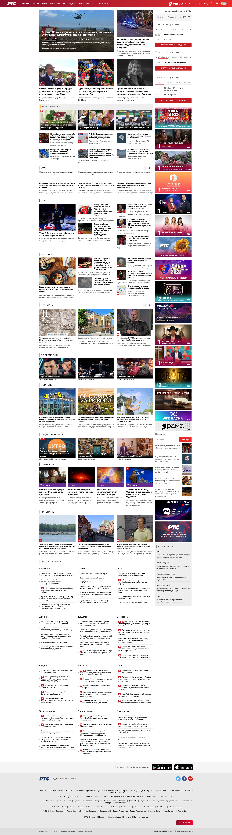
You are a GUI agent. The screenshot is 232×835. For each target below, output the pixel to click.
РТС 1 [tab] (163, 29)
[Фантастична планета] (173, 161)
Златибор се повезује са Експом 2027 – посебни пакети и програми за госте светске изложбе (133, 419)
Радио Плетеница (120, 811)
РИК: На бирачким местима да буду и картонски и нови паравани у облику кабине (101, 136)
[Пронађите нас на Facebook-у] (184, 778)
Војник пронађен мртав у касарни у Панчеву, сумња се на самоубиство (139, 136)
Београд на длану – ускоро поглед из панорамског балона (139, 260)
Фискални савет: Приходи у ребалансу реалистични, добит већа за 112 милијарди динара (133, 640)
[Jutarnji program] (173, 182)
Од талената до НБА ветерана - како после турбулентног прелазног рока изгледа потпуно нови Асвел (139, 223)
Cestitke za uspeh (163, 585)
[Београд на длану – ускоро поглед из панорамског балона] (121, 262)
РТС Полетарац (175, 807)
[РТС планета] (180, 3)
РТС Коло (138, 807)
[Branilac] (173, 139)
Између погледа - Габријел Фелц (92, 376)
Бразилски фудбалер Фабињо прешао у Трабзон (54, 686)
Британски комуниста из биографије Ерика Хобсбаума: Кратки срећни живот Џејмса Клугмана (57, 185)
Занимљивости (47, 711)
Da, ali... (159, 551)
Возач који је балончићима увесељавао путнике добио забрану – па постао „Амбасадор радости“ (56, 739)
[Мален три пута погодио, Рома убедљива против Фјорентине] (121, 240)
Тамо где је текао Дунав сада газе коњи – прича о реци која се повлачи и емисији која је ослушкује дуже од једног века (57, 546)
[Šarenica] (173, 356)
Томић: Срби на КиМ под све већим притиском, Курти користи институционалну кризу (54, 582)
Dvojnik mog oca (163, 563)
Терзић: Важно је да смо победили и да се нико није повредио (56, 234)
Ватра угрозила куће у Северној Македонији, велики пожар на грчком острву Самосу (94, 580)
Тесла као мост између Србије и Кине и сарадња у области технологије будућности (139, 493)
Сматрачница (175, 790)
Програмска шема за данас (173, 45)
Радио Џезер (183, 811)
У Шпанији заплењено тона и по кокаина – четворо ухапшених (134, 597)
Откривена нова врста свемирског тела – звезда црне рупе (80, 491)
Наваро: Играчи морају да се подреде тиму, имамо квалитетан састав (139, 206)
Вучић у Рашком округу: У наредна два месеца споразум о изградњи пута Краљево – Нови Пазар (55, 91)
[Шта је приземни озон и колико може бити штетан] (121, 290)
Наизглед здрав (119, 802)
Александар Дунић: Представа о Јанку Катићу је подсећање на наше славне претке (139, 274)
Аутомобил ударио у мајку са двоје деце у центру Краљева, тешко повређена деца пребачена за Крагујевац (133, 43)
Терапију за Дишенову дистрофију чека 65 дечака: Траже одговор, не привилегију (96, 637)
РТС (94, 3)
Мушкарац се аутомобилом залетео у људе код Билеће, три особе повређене (95, 602)
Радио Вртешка (169, 811)
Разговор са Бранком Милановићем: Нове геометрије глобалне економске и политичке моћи (134, 185)
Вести (25, 3)
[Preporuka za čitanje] (173, 399)
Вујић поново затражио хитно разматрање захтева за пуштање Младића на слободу (57, 629)
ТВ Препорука (49, 355)
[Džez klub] (173, 291)
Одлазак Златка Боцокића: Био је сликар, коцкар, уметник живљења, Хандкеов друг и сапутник (96, 185)
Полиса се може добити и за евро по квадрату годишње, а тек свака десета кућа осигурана (57, 125)
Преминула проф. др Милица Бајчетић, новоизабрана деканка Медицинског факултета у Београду (134, 91)
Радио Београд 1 (57, 811)
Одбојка (96, 796)
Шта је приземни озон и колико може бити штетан (138, 287)
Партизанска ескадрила (50, 376)
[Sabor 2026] (173, 270)
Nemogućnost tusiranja (165, 574)
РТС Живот (113, 807)
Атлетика (126, 796)
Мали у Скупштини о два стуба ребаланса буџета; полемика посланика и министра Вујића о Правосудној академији (62, 137)
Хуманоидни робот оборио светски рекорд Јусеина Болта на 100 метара (133, 725)
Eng (206, 3)
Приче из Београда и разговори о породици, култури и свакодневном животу (54, 452)
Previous (157, 29)
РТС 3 (71, 807)
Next (190, 29)
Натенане (47, 511)
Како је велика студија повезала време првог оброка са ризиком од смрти (56, 289)
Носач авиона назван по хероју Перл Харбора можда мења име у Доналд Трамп (57, 746)
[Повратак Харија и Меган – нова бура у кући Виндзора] (96, 120)
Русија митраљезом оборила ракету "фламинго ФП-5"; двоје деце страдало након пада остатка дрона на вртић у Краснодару (101, 153)
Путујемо (98, 801)
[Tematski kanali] (173, 421)
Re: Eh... (159, 596)
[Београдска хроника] (173, 225)
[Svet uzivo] (173, 204)
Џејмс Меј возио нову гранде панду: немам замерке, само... (134, 732)
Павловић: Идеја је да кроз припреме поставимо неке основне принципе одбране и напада (96, 694)
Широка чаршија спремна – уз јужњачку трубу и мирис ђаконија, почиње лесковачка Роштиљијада (103, 263)
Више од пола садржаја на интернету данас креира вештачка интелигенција (133, 738)
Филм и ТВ (133, 801)
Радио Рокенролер (138, 811)
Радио (72, 3)
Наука (142, 801)
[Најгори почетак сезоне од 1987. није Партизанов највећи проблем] (134, 120)
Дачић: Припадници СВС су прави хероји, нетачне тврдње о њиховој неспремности (96, 631)
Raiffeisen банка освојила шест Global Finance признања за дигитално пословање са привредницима (57, 419)
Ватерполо (115, 796)
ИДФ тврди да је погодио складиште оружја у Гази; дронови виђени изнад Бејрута (140, 151)
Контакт (92, 817)
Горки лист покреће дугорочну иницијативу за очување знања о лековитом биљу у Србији (96, 419)
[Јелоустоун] (173, 335)
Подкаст (187, 790)
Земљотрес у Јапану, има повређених (132, 603)
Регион (82, 568)
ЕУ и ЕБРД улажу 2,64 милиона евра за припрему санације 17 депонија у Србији (134, 624)
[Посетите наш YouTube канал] (190, 778)
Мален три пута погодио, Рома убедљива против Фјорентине (138, 238)
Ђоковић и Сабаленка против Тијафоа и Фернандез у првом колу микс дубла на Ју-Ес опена (134, 679)
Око (43, 167)
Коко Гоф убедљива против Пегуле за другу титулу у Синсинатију (134, 695)
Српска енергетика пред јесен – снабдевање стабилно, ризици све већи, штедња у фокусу (133, 649)
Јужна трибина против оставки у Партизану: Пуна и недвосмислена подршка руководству (103, 229)
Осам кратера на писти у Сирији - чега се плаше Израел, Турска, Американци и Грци (134, 590)
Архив (116, 813)
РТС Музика (161, 807)
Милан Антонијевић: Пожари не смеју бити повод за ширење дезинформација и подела (96, 652)
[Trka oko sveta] (173, 118)
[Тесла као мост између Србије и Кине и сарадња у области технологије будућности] (139, 477)
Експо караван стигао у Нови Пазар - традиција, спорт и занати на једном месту (134, 656)
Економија (122, 616)
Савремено (48, 464)
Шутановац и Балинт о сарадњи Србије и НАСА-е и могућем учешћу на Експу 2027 (57, 575)
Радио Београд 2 (74, 811)
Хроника (44, 616)
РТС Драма (102, 807)
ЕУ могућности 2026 (116, 792)
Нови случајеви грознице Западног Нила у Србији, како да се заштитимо (103, 281)
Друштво (82, 616)
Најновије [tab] (160, 434)
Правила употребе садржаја (71, 831)
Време (149, 790)
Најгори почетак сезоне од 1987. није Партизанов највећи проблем (133, 126)
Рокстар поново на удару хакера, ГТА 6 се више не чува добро (51, 491)
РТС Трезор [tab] (173, 57)
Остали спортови (151, 796)
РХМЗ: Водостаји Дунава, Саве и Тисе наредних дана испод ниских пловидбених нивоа (96, 644)
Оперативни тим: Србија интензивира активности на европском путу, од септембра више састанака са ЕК (55, 606)
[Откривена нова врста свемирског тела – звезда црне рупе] (81, 477)
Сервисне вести (161, 790)
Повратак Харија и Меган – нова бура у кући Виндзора (94, 126)
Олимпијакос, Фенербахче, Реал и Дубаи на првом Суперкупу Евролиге (94, 702)
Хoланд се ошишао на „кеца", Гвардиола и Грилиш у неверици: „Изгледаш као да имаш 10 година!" (93, 733)
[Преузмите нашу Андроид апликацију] (162, 767)
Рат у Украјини (139, 790)
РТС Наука (90, 807)
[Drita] (173, 378)
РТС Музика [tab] (183, 57)
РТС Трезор (149, 807)
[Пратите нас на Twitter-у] (178, 778)
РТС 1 (56, 807)
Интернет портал (140, 817)
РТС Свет (80, 807)
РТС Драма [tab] (162, 57)
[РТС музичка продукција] (173, 510)
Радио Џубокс (154, 811)
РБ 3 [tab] (178, 83)
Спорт (35, 3)
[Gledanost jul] (173, 247)
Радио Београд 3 (90, 811)
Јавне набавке (115, 817)
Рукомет (105, 796)
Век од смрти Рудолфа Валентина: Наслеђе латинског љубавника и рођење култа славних (95, 751)
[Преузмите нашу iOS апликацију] (183, 767)
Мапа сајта (184, 823)
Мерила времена (123, 790)
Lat (198, 3)
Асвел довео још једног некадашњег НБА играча (95, 686)
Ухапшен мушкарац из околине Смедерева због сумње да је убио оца (57, 648)
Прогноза (161, 17)
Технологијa (123, 711)
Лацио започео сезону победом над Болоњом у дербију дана (56, 693)
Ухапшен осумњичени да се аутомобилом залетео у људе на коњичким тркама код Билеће (95, 594)
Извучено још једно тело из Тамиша (54, 642)
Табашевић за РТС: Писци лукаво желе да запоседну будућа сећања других (134, 339)
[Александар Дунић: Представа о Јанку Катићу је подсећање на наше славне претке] (121, 275)
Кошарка (82, 665)
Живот (53, 801)
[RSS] (216, 3)
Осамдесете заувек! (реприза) (129, 456)
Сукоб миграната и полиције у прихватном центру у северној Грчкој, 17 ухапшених (96, 587)
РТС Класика (126, 807)
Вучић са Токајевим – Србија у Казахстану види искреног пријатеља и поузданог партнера (57, 598)
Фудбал (43, 665)
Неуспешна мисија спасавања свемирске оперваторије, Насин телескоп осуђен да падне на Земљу (134, 745)
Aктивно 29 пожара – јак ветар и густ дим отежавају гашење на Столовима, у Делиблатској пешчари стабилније (76, 33)
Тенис (120, 665)
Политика (44, 568)
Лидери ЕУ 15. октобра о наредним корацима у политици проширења (60, 151)
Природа (151, 801)
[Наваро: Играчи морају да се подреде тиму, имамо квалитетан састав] (121, 208)
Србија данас (78, 790)
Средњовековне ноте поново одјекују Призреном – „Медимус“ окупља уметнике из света (56, 340)
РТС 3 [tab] (184, 29)
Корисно (47, 384)
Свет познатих (85, 711)
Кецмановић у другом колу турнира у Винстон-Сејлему (134, 671)
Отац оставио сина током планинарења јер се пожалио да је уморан (57, 732)
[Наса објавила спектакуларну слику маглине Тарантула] (110, 477)
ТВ (64, 3)
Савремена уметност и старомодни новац (95, 338)
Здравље (122, 801)
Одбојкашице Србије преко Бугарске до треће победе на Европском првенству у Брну (95, 91)
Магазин (55, 3)
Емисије (84, 3)
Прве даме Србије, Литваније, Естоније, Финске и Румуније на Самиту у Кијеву (167, 469)
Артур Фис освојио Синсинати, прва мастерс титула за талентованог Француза (134, 702)
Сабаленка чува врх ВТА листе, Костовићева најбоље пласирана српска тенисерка (133, 687)
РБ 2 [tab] (169, 83)
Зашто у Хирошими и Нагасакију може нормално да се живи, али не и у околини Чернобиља (94, 546)
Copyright (54, 831)
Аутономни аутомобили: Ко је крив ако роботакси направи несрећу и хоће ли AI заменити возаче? (133, 546)
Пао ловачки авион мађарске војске (93, 574)
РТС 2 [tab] (173, 29)
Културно (47, 304)
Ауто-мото (137, 796)
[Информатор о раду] (173, 531)
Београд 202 (105, 811)
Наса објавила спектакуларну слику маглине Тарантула (107, 491)
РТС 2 (64, 807)
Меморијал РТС (166, 796)
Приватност (44, 831)
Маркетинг (102, 817)
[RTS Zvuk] (173, 313)
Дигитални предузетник (167, 801)
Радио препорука (52, 434)
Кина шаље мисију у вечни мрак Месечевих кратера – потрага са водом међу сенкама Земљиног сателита (133, 718)
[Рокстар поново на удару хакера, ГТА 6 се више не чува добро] (52, 477)
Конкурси (127, 817)
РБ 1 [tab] (160, 83)
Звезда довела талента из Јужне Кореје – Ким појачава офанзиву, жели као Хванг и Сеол (103, 209)
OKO (44, 3)
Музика (77, 801)
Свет (119, 568)
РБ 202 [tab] (187, 83)
